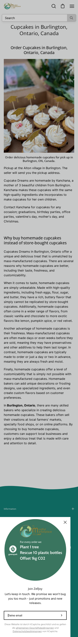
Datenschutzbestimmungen (27, 631)
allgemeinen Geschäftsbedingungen (35, 627)
